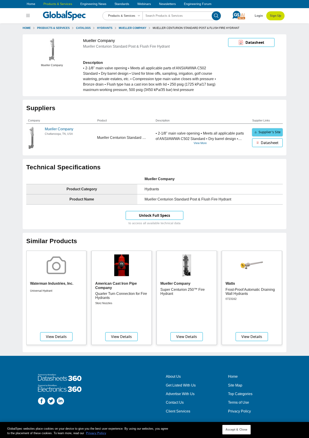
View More (200, 143)
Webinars (144, 4)
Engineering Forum (198, 4)
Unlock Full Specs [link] (154, 215)
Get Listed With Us (181, 385)
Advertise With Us (180, 394)
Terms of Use (238, 402)
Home (31, 4)
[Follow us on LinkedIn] (60, 401)
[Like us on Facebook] (41, 401)
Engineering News (93, 4)
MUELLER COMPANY (132, 28)
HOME (27, 28)
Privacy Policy (239, 411)
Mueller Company (59, 129)
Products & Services (57, 4)
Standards (121, 4)
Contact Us (175, 402)
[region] (154, 430)
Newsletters (167, 4)
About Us (173, 376)
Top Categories (240, 394)
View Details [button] (56, 336)
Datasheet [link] (254, 42)
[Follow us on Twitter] (51, 401)
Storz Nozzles (103, 303)
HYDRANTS (104, 28)
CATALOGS (83, 28)
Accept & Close (236, 429)
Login (259, 15)
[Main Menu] (29, 15)
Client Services (178, 411)
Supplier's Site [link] (269, 132)
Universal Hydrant (41, 290)
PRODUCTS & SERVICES (53, 28)
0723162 (231, 299)
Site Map (235, 385)
